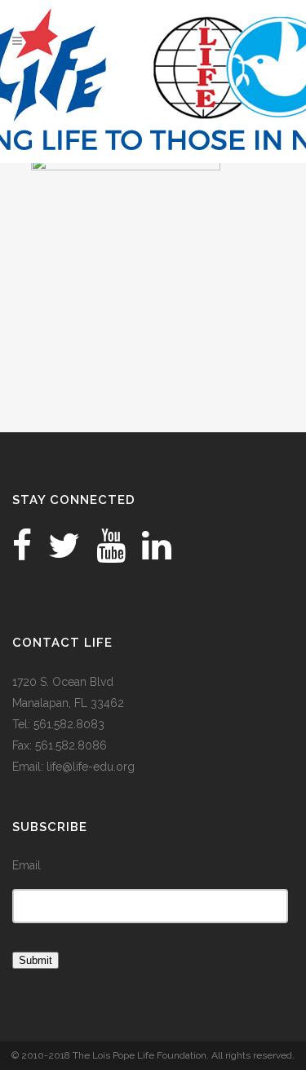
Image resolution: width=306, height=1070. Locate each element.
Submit (35, 960)
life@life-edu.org (91, 766)
